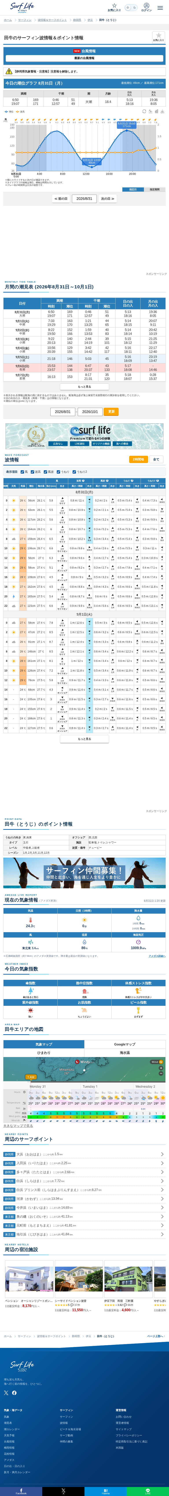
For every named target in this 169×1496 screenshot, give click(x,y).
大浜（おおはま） (33, 1154)
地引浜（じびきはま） (39, 1234)
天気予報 (9, 1435)
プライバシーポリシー (129, 1435)
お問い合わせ (124, 1416)
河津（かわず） (34, 1199)
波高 (38, 471)
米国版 (120, 1447)
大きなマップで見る (18, 1126)
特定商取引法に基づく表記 (131, 1441)
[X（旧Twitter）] (6, 1393)
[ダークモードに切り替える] (131, 7)
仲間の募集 (66, 1441)
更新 (111, 411)
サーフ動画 (66, 1435)
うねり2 (82, 471)
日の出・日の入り (14, 1466)
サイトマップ (124, 1429)
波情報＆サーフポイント (52, 20)
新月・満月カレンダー (17, 1472)
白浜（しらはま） (34, 1181)
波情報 (64, 1422)
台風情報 (9, 1441)
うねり (65, 471)
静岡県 (77, 20)
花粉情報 (9, 1453)
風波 (51, 471)
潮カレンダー (12, 1429)
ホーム (8, 20)
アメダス (9, 1460)
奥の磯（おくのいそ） (39, 1216)
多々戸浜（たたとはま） (39, 1172)
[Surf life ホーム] (22, 7)
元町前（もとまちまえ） (40, 1225)
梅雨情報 (9, 1447)
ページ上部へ (156, 1336)
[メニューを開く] (160, 8)
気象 (6, 1416)
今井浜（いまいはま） (39, 1208)
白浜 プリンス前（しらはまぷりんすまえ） (53, 1190)
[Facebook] (14, 1393)
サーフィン (24, 20)
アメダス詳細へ (157, 956)
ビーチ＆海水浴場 (70, 1429)
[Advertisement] (84, 241)
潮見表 (8, 1422)
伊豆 (90, 20)
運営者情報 (122, 1422)
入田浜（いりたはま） (38, 1163)
